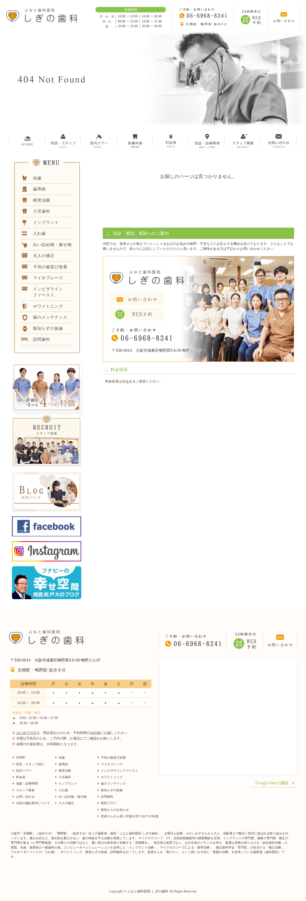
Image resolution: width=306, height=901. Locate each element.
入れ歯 (63, 790)
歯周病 (63, 764)
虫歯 (62, 757)
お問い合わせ (25, 796)
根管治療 (65, 770)
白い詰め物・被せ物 (73, 796)
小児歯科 (65, 777)
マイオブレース (112, 764)
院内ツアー (24, 770)
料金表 (127, 381)
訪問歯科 (107, 796)
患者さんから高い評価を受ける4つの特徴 (129, 816)
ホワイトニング (112, 777)
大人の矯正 (66, 803)
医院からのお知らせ (115, 810)
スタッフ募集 (25, 790)
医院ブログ (108, 803)
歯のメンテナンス (113, 783)
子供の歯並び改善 (113, 757)
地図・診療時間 (27, 783)
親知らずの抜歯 (112, 790)
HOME (20, 757)
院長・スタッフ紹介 (30, 764)
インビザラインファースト (119, 770)
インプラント (68, 783)
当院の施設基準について (33, 803)
